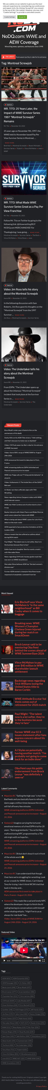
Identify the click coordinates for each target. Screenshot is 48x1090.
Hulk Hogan (21, 1010)
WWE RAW (33, 1058)
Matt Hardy (25, 1018)
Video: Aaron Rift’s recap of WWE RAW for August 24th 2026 (22, 454)
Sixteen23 (8, 823)
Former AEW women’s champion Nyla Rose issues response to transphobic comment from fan (22, 573)
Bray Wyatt (24, 987)
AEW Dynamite (20, 978)
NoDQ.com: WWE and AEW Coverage (24, 39)
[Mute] (40, 960)
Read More (9, 143)
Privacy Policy (41, 1086)
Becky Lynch (8, 987)
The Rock (36, 235)
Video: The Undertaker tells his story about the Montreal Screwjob (21, 373)
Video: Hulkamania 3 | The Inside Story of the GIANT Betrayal (23, 483)
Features (9, 285)
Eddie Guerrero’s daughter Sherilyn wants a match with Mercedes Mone (22, 550)
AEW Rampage (9, 983)
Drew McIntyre (9, 1005)
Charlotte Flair (9, 996)
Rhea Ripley (19, 1027)
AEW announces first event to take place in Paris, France (21, 461)
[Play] (4, 960)
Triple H (19, 148)
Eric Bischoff (27, 1005)
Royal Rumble (26, 1032)
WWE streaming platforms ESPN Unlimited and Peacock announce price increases (21, 468)
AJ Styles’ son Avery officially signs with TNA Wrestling (20, 491)
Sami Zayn (8, 1036)
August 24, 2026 (24, 895)
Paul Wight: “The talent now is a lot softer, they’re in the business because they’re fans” (23, 543)
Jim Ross (7, 318)
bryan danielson (26, 992)
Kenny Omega (37, 1014)
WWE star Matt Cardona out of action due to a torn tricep (22, 506)
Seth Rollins (23, 1036)
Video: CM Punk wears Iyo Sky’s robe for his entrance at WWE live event (23, 446)
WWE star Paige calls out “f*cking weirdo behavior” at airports (23, 476)
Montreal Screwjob (20, 146)
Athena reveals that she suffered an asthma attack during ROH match (22, 535)
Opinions (9, 105)
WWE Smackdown (11, 1063)
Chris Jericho (27, 996)
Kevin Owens (9, 1018)
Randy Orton (37, 1023)
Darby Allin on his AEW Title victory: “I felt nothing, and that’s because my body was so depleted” (23, 439)
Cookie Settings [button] (9, 17)
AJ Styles (25, 983)
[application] (23, 950)
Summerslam (25, 1041)
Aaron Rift (7, 298)
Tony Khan (8, 1050)
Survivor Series (25, 235)
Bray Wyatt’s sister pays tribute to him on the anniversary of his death (20, 431)
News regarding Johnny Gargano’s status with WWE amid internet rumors (23, 498)
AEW (6, 978)
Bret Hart (7, 146)
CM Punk (8, 1001)
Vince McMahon (30, 148)
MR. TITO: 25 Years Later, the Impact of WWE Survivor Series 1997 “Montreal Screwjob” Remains (22, 115)
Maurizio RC (10, 795)
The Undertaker (23, 1045)
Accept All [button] (22, 17)
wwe (40, 148)
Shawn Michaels (34, 146)
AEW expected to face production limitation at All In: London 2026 (23, 528)
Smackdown (38, 1036)
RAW (6, 1027)
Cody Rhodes (24, 1001)
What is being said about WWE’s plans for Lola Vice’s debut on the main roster (23, 520)
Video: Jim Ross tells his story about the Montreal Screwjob (21, 291)
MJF (24, 1023)
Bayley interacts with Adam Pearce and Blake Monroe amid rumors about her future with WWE (23, 513)
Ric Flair (33, 1027)
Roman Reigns (9, 1032)
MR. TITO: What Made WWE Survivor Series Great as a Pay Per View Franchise (23, 206)
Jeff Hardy (36, 1010)
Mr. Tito (6, 126)
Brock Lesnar (9, 992)
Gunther (7, 1010)
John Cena (21, 1014)
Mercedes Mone (10, 1023)
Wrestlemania (28, 1054)
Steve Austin (8, 1041)
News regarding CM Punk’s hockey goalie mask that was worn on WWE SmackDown (22, 558)
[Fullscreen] (43, 960)
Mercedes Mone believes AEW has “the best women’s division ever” (23, 565)
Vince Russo (22, 238)
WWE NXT (18, 1058)
